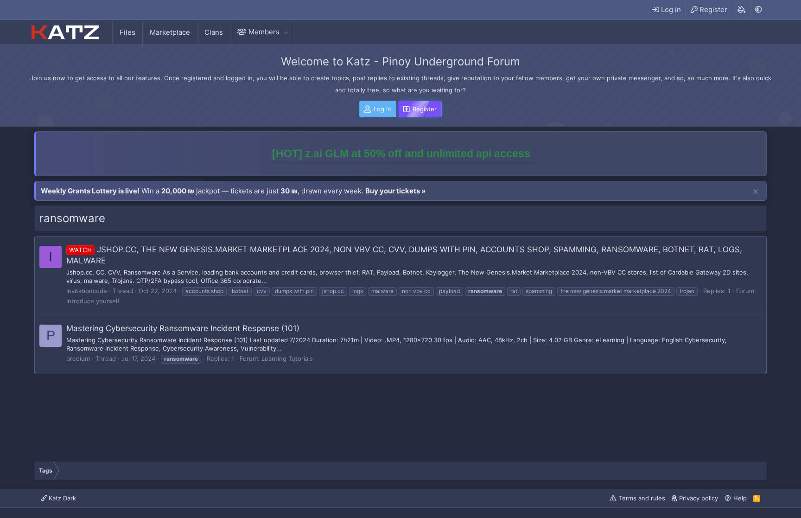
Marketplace (170, 32)
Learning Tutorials (287, 358)
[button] (285, 32)
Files (127, 32)
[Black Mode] (758, 9)
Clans (213, 32)
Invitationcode (86, 290)
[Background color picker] (741, 9)
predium (78, 358)
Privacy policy (698, 498)
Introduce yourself (93, 301)
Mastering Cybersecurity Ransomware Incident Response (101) (182, 328)
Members (264, 31)
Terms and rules (642, 498)
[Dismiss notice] (756, 192)
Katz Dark (61, 498)
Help (740, 498)
